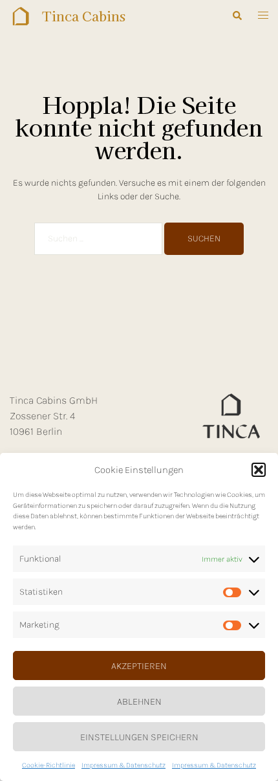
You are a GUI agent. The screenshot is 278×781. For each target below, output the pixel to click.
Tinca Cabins (83, 15)
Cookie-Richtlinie (48, 765)
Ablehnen (139, 701)
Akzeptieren (139, 666)
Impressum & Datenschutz (123, 765)
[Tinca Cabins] (21, 16)
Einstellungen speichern (139, 737)
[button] (258, 469)
